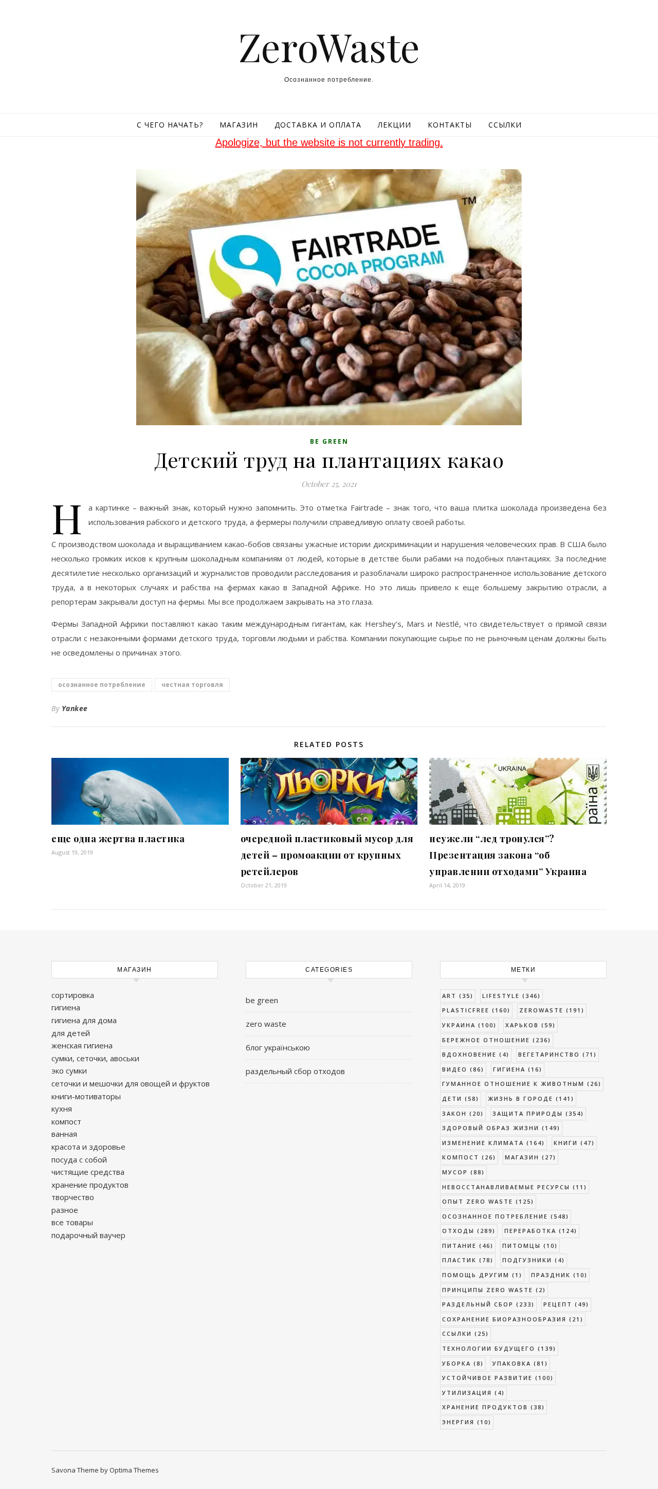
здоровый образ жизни (501, 1128)
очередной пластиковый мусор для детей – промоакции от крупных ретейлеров (327, 855)
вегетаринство (557, 1054)
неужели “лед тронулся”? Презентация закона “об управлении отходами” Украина (508, 855)
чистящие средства (87, 1172)
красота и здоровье (88, 1146)
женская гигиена (82, 1045)
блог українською (278, 1047)
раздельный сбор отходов (295, 1071)
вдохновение (475, 1054)
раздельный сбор (488, 1304)
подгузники (533, 1260)
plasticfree (476, 1010)
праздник (559, 1275)
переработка (540, 1230)
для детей (70, 1033)
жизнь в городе (531, 1098)
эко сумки (69, 1070)
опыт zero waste (488, 1201)
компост (66, 1121)
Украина (469, 1025)
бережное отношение (496, 1040)
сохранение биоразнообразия (512, 1319)
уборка (463, 1363)
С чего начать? (170, 125)
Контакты (450, 125)
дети (460, 1098)
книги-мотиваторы (86, 1096)
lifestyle (511, 996)
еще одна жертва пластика (118, 838)
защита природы (538, 1113)
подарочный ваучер (88, 1235)
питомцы (530, 1245)
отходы (469, 1230)
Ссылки (505, 125)
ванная (64, 1134)
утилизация (473, 1392)
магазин (530, 1157)
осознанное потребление (101, 684)
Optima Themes (134, 1470)
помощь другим (482, 1275)
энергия (466, 1422)
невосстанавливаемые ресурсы (514, 1187)
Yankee (75, 708)
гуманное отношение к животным (521, 1083)
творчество (72, 1197)
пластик (468, 1260)
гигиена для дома (84, 1020)
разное (64, 1210)
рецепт (566, 1304)
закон (463, 1113)
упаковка (520, 1363)
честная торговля (192, 684)
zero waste (266, 1024)
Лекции (394, 125)
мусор (463, 1172)
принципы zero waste (494, 1290)
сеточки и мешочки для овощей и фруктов (130, 1083)
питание (468, 1245)
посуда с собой (79, 1159)
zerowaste (551, 1010)
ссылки (465, 1333)
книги (574, 1143)
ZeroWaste (329, 46)
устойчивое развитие (498, 1378)
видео (463, 1069)
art (457, 996)
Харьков (530, 1025)
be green (329, 441)
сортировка (72, 995)
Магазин (239, 125)
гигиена (65, 1007)
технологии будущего (499, 1348)
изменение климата (493, 1143)
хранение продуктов (90, 1184)
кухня (61, 1108)
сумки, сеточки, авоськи (95, 1058)
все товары (72, 1222)
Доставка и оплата (318, 125)
